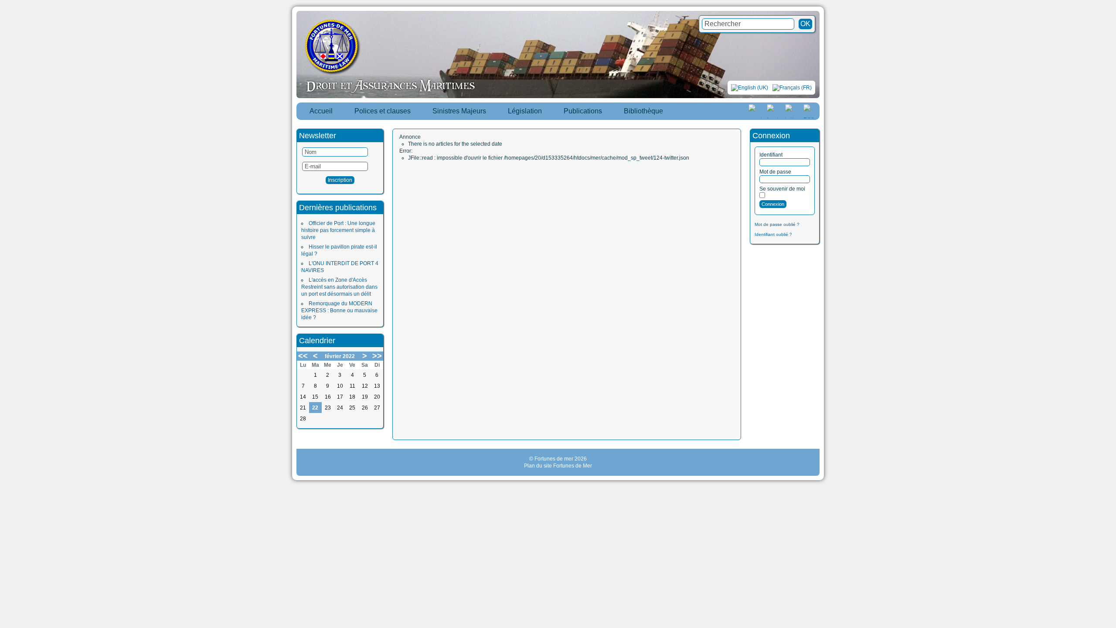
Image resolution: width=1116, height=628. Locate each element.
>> (377, 356)
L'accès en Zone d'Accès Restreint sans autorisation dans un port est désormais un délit (339, 287)
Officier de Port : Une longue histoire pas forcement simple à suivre (338, 230)
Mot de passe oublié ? (777, 224)
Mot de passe (775, 172)
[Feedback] (1110, 304)
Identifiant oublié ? (773, 234)
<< (303, 356)
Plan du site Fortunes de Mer (558, 466)
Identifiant (771, 155)
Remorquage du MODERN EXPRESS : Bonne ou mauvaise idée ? (339, 310)
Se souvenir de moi (782, 189)
